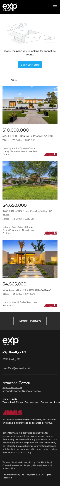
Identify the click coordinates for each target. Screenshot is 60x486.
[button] (9, 7)
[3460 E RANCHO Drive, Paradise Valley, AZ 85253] (30, 199)
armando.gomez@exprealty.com (21, 391)
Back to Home (30, 64)
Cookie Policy (44, 462)
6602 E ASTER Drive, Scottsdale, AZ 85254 (26, 289)
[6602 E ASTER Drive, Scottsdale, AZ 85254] (30, 277)
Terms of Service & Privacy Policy (18, 462)
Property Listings (32, 465)
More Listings (30, 321)
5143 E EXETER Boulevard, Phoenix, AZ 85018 (28, 135)
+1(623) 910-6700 (12, 387)
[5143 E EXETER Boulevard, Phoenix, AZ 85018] (30, 123)
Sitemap (46, 465)
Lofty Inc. (19, 474)
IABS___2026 (9, 398)
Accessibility (8, 468)
